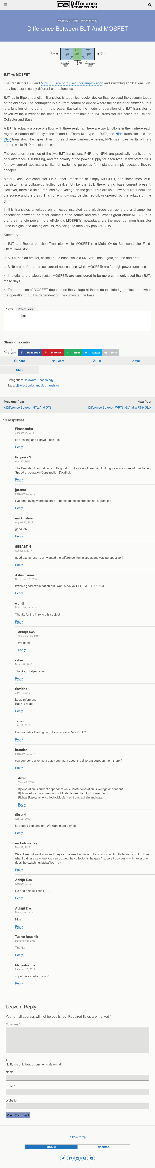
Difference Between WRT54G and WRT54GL (118, 407)
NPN (119, 133)
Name (11, 1072)
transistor (53, 385)
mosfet (40, 385)
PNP (8, 139)
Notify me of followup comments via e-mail (34, 1064)
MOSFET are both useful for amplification (72, 83)
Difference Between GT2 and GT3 (28, 407)
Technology (45, 380)
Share (20, 361)
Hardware (30, 380)
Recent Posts (25, 309)
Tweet (60, 361)
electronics (27, 385)
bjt (17, 385)
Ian (23, 315)
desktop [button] (104, 1147)
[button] (63, 1158)
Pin (98, 361)
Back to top (79, 1137)
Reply (19, 447)
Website (11, 1100)
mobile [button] (51, 1147)
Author (9, 309)
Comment (13, 1024)
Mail (137, 361)
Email (10, 1086)
